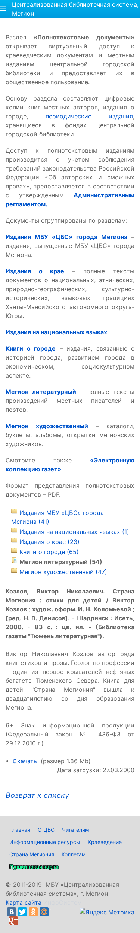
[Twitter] (22, 911)
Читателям (75, 830)
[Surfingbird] (24, 920)
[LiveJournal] (54, 911)
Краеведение (105, 842)
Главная (19, 830)
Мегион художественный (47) (63, 572)
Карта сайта (23, 902)
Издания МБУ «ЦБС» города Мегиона (66, 237)
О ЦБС (46, 830)
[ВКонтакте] (11, 911)
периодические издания (89, 116)
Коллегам (74, 854)
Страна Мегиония (31, 854)
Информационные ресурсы (44, 842)
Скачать (25, 761)
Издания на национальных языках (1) (74, 531)
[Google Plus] (13, 920)
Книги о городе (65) (49, 551)
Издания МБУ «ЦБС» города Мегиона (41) (57, 517)
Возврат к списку (37, 795)
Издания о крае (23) (49, 541)
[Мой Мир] (44, 911)
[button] (3, 9)
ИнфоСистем (62, 902)
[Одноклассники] (33, 911)
